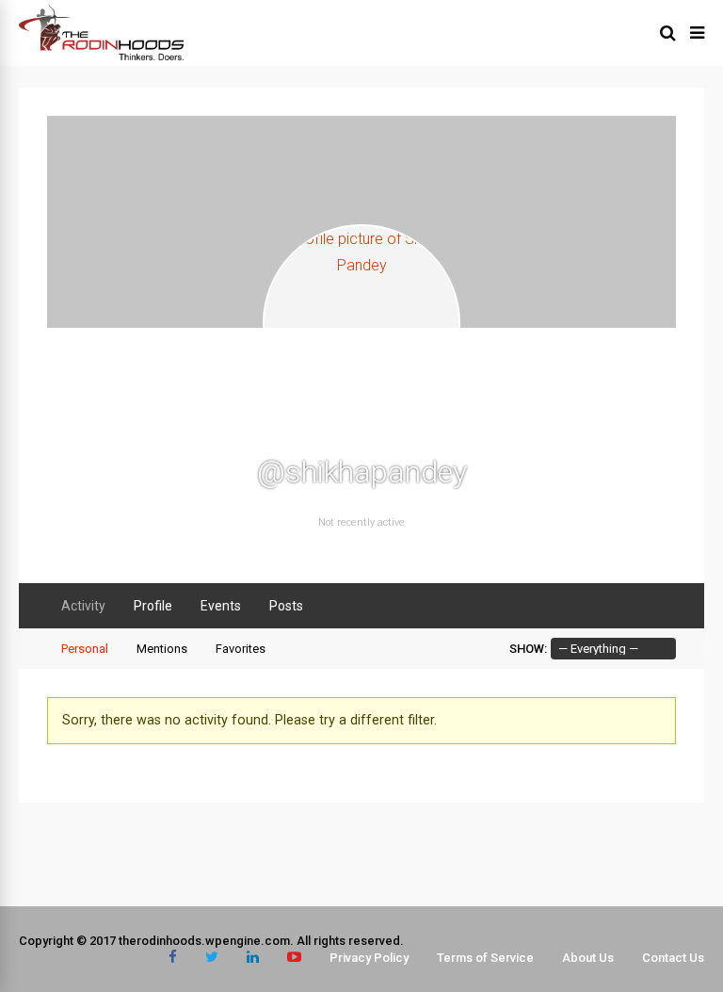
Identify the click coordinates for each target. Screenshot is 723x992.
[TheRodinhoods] (101, 56)
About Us (588, 958)
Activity (83, 605)
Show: (528, 649)
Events (221, 605)
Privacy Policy (369, 958)
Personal (84, 649)
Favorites (240, 649)
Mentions (162, 649)
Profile (153, 605)
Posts (286, 605)
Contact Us (673, 958)
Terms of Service (485, 958)
